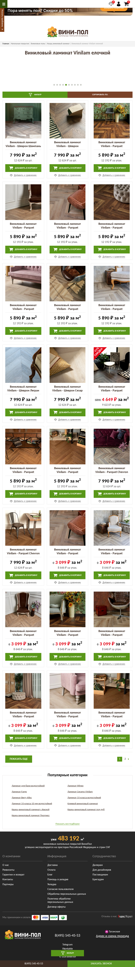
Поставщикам (100, 874)
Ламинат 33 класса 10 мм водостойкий (32, 803)
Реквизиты (8, 870)
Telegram (67, 944)
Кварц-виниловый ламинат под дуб (86, 809)
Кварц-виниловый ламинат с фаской (30, 809)
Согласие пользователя (60, 889)
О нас (5, 865)
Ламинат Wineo (75, 786)
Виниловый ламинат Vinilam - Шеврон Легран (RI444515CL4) (23, 390)
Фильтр (37, 95)
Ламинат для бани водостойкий (28, 786)
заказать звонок (101, 963)
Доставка (52, 865)
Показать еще (19, 759)
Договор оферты (56, 907)
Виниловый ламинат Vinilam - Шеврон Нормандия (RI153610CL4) (67, 146)
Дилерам (98, 865)
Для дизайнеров (102, 870)
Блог (50, 874)
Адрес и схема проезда (112, 936)
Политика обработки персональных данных (60, 900)
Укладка (51, 884)
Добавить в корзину (25, 168)
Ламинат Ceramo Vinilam (80, 792)
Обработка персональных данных (66, 894)
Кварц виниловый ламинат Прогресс (31, 815)
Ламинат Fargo (19, 792)
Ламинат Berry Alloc (22, 798)
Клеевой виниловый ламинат (83, 803)
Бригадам (98, 879)
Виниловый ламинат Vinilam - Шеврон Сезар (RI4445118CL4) (67, 390)
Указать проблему (2, 18)
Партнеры (8, 884)
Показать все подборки (67, 824)
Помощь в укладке (57, 879)
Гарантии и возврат (13, 874)
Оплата (51, 870)
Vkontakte (67, 949)
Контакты (7, 879)
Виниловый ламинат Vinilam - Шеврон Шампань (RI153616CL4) (23, 146)
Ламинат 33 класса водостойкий (84, 798)
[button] (54, 85)
